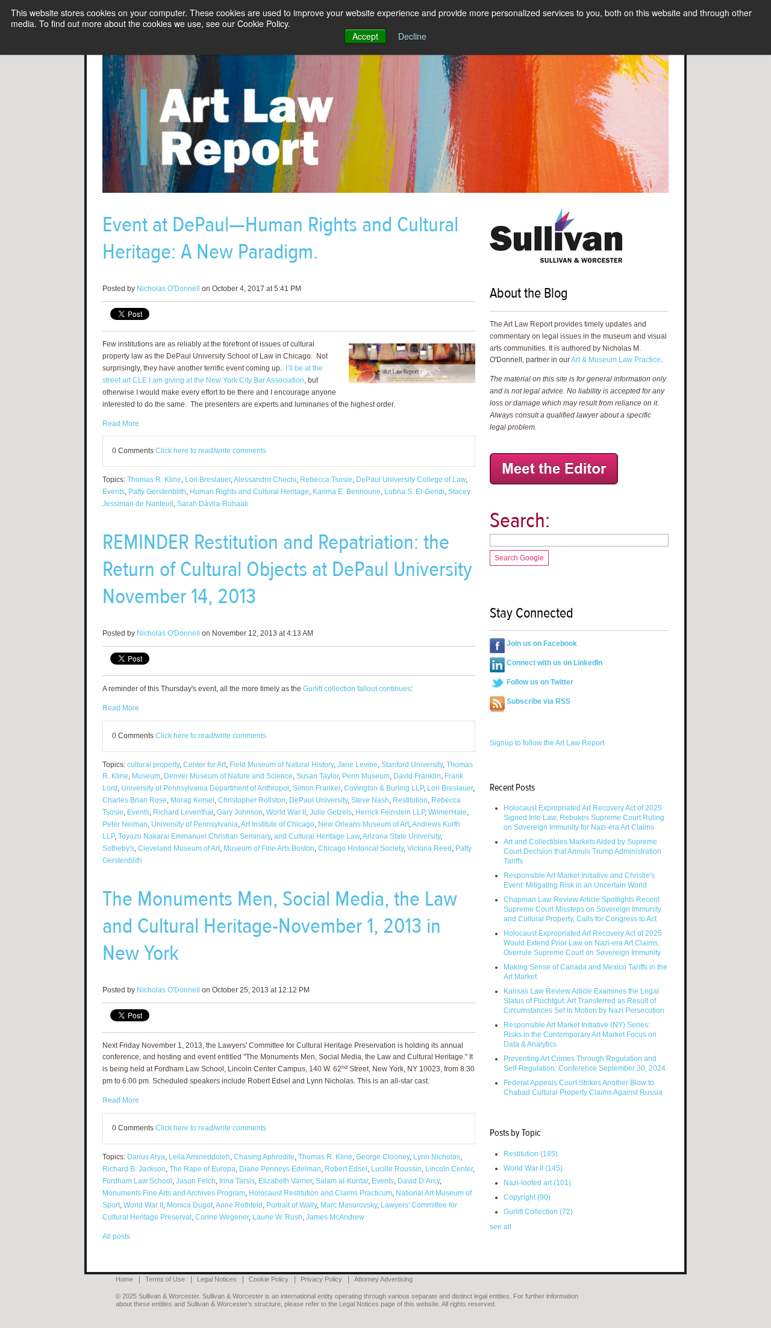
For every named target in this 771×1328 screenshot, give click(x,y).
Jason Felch (196, 1181)
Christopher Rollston (252, 800)
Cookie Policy (269, 1279)
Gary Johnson (240, 812)
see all (500, 1227)
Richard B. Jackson (134, 1169)
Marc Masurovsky (348, 1205)
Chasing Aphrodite (264, 1157)
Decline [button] (412, 36)
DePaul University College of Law (411, 479)
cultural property (153, 764)
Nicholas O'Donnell (168, 288)
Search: (520, 520)
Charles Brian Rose (134, 800)
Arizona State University (401, 836)
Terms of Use (165, 1279)
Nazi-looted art (537, 1183)
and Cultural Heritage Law (317, 836)
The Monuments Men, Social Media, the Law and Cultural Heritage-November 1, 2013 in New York (279, 925)
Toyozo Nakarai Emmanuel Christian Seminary (194, 836)
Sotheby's (118, 848)
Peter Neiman (125, 824)
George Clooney (383, 1157)
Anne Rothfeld (239, 1205)
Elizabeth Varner (285, 1181)
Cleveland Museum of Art (179, 848)
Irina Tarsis (237, 1181)
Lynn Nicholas (436, 1157)
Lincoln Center (449, 1169)
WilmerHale (447, 812)
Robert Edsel (346, 1169)
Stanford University (412, 764)
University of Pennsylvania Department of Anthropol (205, 788)
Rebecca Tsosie (326, 479)
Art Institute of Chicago (277, 824)
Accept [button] (365, 36)
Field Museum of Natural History (281, 764)
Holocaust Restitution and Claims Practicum (320, 1193)
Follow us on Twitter (540, 682)
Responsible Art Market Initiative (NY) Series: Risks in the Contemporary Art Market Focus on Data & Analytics (580, 1034)
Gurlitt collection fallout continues (357, 688)
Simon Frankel (316, 788)
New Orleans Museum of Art (363, 824)
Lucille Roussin (396, 1169)
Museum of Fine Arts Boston (268, 848)
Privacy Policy (321, 1279)
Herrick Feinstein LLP (390, 812)
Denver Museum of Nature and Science (228, 776)
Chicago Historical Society (361, 848)
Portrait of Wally (291, 1205)
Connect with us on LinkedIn (554, 663)
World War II (286, 812)
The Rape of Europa (202, 1169)
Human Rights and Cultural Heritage (249, 491)
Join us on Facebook (542, 643)
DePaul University (318, 800)
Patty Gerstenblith (157, 491)
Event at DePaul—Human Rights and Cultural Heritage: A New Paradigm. (280, 238)
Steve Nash (370, 800)
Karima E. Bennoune (347, 491)
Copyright (527, 1197)
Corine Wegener (222, 1217)
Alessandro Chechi (265, 479)
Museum (146, 776)
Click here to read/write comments (210, 450)
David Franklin (417, 776)
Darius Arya (146, 1157)
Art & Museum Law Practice (616, 359)
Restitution (410, 800)
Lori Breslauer (208, 479)
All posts (116, 1236)
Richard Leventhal (183, 812)
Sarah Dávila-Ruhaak (212, 504)
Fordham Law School (137, 1181)
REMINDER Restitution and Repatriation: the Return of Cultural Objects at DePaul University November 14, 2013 (287, 569)
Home (124, 1279)
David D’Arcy (419, 1181)
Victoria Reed (429, 848)
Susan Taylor (317, 776)
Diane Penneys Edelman (280, 1169)
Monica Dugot (190, 1205)
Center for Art (204, 764)
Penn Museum (366, 776)
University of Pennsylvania (194, 824)
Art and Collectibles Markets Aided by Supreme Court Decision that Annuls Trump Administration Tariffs (582, 851)
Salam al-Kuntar (342, 1181)
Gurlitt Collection (538, 1211)
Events (113, 491)
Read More (120, 423)
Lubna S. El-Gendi (414, 491)
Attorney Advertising (383, 1279)
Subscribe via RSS (538, 701)
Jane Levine (357, 764)
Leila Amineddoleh (199, 1157)
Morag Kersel (192, 800)
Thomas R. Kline (154, 479)
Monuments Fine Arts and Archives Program (173, 1193)
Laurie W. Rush (277, 1217)
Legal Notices (217, 1279)
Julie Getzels (331, 812)
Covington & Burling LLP (383, 788)
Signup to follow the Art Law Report (547, 743)
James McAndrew (335, 1217)
